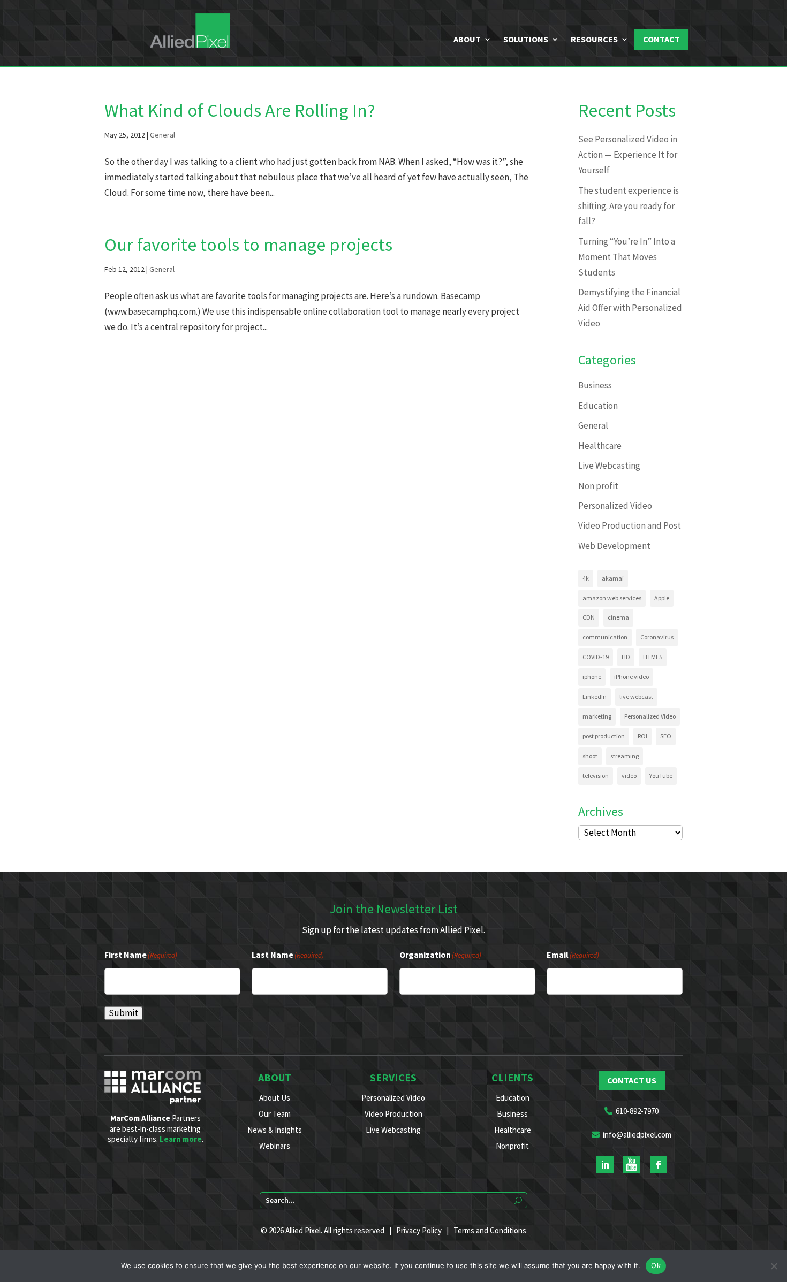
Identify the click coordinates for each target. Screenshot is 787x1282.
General (162, 135)
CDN (588, 617)
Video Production (393, 1114)
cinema (618, 617)
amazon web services (611, 598)
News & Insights (274, 1130)
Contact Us (631, 1080)
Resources (594, 39)
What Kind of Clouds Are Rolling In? (239, 110)
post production (603, 736)
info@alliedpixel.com (637, 1135)
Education (598, 405)
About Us (274, 1098)
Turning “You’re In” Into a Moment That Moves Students (626, 256)
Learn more (181, 1139)
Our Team (275, 1114)
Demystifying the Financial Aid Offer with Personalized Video (630, 307)
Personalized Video (615, 506)
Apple (661, 598)
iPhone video (631, 677)
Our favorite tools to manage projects (248, 244)
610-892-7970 (637, 1111)
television (595, 776)
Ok (656, 1265)
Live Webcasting (609, 465)
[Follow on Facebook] (658, 1164)
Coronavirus (657, 637)
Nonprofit (512, 1146)
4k (585, 578)
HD (626, 657)
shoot (589, 756)
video (629, 776)
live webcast (636, 696)
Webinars (274, 1146)
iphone (591, 677)
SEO (665, 736)
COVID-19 (595, 657)
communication (604, 637)
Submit (123, 1013)
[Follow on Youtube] (631, 1164)
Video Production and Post (629, 525)
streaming (624, 756)
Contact (661, 39)
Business (595, 385)
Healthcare (600, 446)
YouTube (660, 776)
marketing (596, 716)
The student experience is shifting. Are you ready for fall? (628, 206)
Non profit (598, 486)
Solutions (525, 39)
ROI (642, 736)
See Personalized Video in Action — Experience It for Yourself (627, 154)
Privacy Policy (419, 1230)
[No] (773, 1266)
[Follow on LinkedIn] (605, 1164)
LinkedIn (594, 696)
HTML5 (652, 657)
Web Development (614, 546)
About (467, 39)
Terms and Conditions (489, 1230)
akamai (613, 578)
